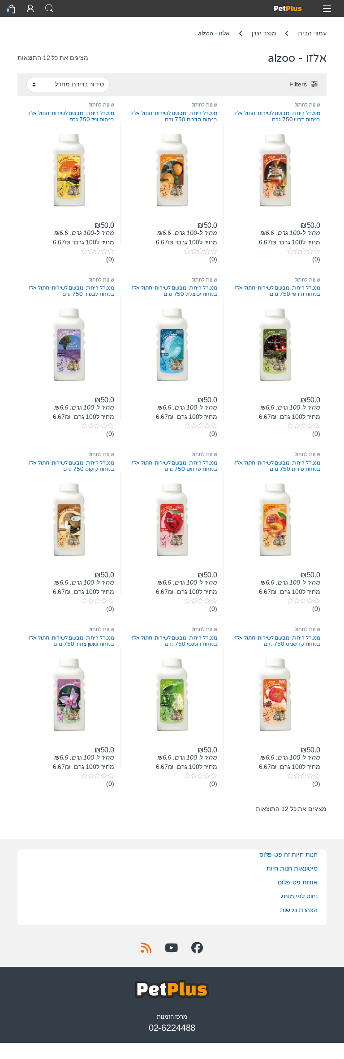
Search (49, 8)
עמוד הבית (312, 33)
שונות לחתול (307, 104)
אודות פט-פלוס (298, 882)
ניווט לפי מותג (299, 896)
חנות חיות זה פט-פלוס (288, 854)
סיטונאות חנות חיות (292, 868)
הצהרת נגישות (299, 910)
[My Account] (30, 8)
